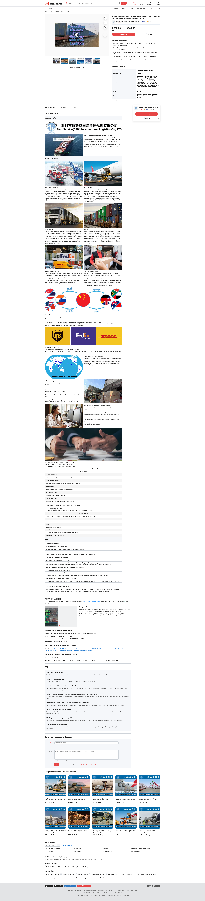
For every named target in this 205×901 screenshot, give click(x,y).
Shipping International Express (73, 649)
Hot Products (70, 890)
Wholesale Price (112, 890)
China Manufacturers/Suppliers (89, 890)
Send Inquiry (123, 34)
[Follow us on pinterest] (157, 886)
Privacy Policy (127, 895)
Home (46, 11)
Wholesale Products (102, 890)
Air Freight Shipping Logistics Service (147, 874)
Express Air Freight (82, 866)
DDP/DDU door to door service (52, 848)
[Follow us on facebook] (148, 886)
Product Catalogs (67, 845)
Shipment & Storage (60, 11)
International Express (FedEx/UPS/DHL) (141, 848)
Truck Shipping (75, 650)
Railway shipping (49, 851)
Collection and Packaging (86, 650)
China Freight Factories (68, 874)
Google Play (58, 886)
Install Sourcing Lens (85, 886)
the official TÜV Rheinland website (91, 601)
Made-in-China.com (95, 892)
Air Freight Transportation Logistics (55, 878)
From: (52, 743)
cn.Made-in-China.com (117, 892)
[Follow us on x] (150, 886)
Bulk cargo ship (135, 851)
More (46, 881)
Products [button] (70, 3)
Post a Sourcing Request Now (89, 764)
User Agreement (111, 895)
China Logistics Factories (98, 874)
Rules (159, 8)
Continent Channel (121, 890)
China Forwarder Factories (52, 874)
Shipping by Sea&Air (59, 649)
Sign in (158, 4)
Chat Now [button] (149, 34)
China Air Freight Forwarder (128, 874)
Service (51, 11)
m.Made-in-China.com (106, 892)
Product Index (130, 890)
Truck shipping (77, 851)
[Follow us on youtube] (155, 886)
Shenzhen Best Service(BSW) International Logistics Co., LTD (128, 21)
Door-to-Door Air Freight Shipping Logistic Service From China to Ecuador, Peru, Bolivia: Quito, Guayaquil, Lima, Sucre (125, 831)
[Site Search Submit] (124, 3)
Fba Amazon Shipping (65, 650)
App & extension (141, 8)
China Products (78, 890)
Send (57, 764)
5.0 (141, 109)
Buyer (123, 8)
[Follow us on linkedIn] (159, 886)
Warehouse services (107, 851)
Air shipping (105, 848)
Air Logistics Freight (112, 874)
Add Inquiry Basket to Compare (77, 67)
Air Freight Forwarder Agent (74, 878)
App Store (49, 886)
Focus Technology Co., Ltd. (91, 895)
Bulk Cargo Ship (54, 650)
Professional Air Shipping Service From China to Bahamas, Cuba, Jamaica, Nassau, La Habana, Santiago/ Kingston (78, 831)
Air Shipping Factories (83, 874)
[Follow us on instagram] (152, 886)
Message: (51, 751)
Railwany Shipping (105, 649)
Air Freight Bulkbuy (101, 878)
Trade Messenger (70, 886)
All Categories (50, 8)
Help (131, 8)
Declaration (119, 895)
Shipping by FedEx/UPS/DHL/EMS (91, 649)
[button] (119, 3)
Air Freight (69, 11)
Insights (136, 890)
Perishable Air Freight (68, 866)
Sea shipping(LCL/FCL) (79, 848)
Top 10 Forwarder (88, 878)
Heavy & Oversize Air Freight (53, 866)
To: (53, 747)
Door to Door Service (116, 649)
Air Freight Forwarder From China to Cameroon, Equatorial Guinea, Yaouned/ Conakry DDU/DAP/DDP (125, 799)
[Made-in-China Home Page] (53, 3)
